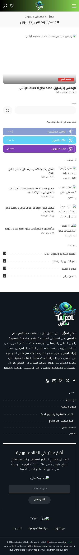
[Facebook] (39, 131)
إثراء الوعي (69, 353)
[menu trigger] (72, 6)
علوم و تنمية (69, 268)
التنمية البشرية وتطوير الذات (60, 253)
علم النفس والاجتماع (64, 261)
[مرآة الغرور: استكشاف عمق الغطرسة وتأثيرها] (66, 231)
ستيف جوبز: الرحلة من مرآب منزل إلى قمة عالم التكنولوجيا (29, 209)
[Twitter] (39, 140)
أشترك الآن (39, 500)
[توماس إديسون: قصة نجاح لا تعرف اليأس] (39, 59)
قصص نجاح (66, 79)
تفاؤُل (64, 93)
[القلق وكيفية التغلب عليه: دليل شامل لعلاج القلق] (66, 173)
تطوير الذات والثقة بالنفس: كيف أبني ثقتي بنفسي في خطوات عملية (31, 190)
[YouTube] (54, 381)
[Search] (5, 6)
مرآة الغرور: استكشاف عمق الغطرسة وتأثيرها (29, 228)
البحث (73, 104)
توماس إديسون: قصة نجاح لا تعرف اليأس (47, 88)
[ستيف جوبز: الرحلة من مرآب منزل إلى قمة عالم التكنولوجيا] (66, 212)
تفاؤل (69, 542)
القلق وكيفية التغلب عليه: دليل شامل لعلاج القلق (31, 171)
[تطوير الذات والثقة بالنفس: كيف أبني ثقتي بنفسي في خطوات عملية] (66, 192)
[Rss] (47, 381)
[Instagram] (39, 149)
